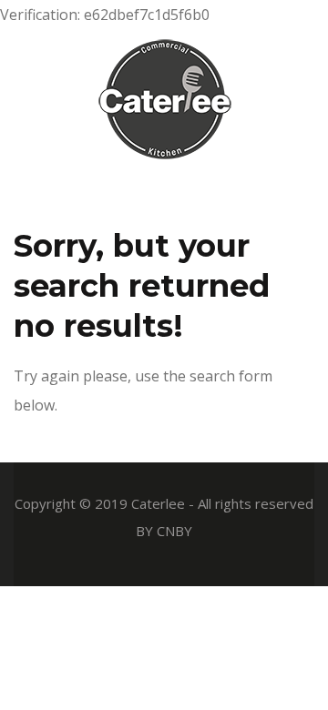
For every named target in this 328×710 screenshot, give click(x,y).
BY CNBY (164, 531)
